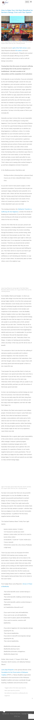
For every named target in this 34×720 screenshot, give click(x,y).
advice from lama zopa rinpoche (17, 688)
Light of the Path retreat (19, 48)
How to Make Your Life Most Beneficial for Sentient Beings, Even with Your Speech (17, 11)
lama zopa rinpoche (10, 690)
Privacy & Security (15, 714)
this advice (18, 50)
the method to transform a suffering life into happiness (16, 694)
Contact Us (5, 714)
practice (17, 690)
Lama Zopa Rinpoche (7, 670)
